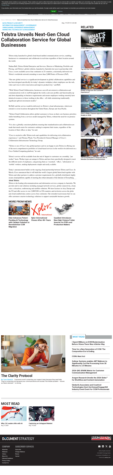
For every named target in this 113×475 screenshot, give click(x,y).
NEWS (28, 201)
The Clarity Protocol (17, 376)
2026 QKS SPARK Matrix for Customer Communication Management (88, 372)
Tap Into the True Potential (90, 69)
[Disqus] (42, 257)
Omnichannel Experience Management (18, 27)
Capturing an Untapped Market (40, 423)
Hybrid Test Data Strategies (90, 136)
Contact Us (5, 463)
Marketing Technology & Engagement (18, 30)
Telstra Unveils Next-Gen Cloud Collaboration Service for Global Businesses (36, 40)
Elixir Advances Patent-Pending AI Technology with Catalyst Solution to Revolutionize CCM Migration (19, 222)
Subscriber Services (24, 446)
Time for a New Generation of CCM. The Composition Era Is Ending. (88, 350)
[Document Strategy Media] (18, 439)
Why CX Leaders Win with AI (12, 423)
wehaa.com (108, 457)
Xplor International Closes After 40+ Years (41, 219)
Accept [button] (53, 11)
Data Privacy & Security (12, 23)
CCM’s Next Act (86, 48)
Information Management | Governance (19, 25)
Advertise (5, 449)
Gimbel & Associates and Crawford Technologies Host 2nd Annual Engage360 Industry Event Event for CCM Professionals (90, 387)
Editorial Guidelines (7, 458)
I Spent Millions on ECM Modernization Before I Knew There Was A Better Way (88, 343)
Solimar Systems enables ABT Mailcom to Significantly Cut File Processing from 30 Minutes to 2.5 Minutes (89, 363)
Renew (17, 454)
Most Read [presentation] (79, 337)
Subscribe (18, 449)
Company (6, 446)
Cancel (17, 456)
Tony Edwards (8, 379)
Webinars (5, 452)
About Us (5, 456)
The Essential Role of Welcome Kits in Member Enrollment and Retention (94, 158)
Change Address (20, 452)
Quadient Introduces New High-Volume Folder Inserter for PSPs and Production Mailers (64, 221)
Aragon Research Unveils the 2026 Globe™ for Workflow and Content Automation (90, 379)
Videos (4, 454)
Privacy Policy (5, 5)
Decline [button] (60, 11)
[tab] (79, 336)
